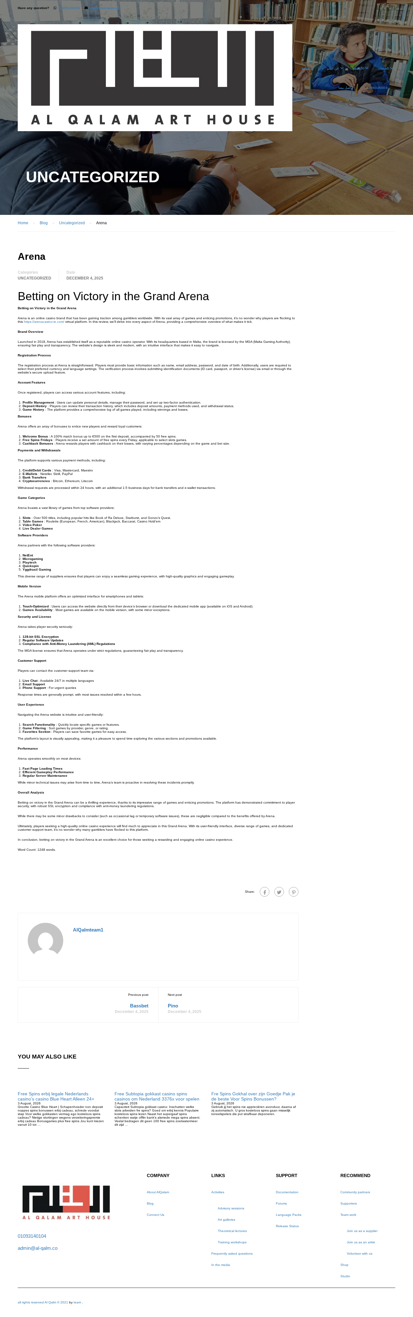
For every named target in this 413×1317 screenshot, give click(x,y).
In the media (220, 1265)
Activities (217, 1192)
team (77, 1302)
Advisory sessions (231, 1208)
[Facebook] (264, 892)
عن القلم (333, 68)
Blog (150, 1203)
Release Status (287, 1226)
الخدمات (383, 68)
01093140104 (69, 8)
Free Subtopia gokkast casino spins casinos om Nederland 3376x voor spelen (157, 1096)
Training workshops (232, 1242)
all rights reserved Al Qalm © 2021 (43, 1302)
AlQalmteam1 (88, 929)
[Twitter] (279, 892)
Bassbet (139, 1005)
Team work (348, 1215)
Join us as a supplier (362, 1231)
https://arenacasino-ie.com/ (44, 321)
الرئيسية (307, 68)
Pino (173, 1005)
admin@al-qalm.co (104, 8)
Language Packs (288, 1215)
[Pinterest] (293, 892)
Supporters (348, 1203)
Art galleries (226, 1219)
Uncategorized (34, 278)
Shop (344, 1265)
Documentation (287, 1192)
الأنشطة (358, 68)
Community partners (355, 1192)
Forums (281, 1203)
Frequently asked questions (232, 1253)
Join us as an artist (361, 1242)
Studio (345, 1276)
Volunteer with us (359, 1253)
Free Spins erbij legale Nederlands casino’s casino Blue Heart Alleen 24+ (56, 1096)
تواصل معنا (345, 88)
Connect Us (155, 1215)
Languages (377, 88)
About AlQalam (158, 1192)
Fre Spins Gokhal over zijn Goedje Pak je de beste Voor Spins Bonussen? (253, 1096)
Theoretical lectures (232, 1231)
